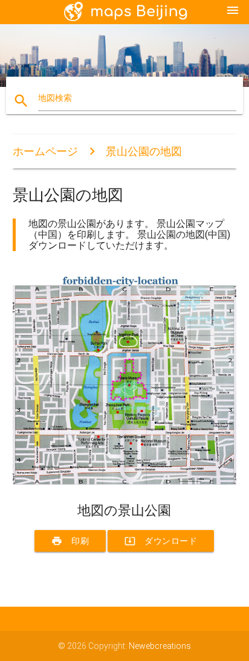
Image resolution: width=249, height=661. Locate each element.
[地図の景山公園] (125, 482)
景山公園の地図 (144, 151)
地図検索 (55, 98)
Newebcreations (160, 646)
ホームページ (45, 151)
